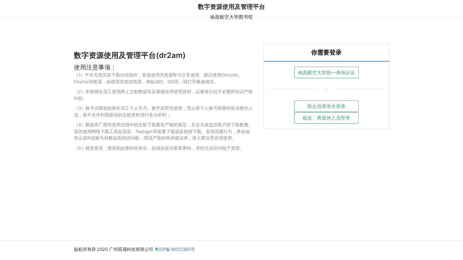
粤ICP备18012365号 (175, 249)
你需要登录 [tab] (326, 52)
